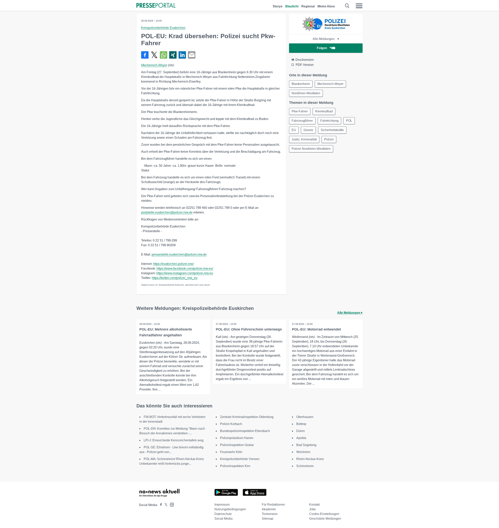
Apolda (301, 438)
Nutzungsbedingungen (230, 509)
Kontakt (314, 504)
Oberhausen (304, 417)
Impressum (222, 504)
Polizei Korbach (231, 424)
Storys (277, 6)
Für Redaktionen (273, 504)
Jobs (312, 509)
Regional (308, 6)
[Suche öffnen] (347, 6)
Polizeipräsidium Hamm (236, 438)
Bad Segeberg (306, 445)
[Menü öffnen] (359, 6)
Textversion (270, 514)
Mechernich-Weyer (154, 65)
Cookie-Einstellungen (324, 514)
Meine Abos (326, 6)
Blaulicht (291, 6)
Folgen (322, 48)
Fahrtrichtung (329, 120)
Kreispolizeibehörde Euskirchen (163, 27)
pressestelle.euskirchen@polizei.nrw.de (179, 254)
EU (294, 130)
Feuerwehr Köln (231, 452)
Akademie (269, 509)
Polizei (329, 139)
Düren (300, 431)
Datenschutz (223, 514)
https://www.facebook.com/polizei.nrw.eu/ (185, 268)
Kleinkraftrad (324, 111)
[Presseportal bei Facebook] (160, 505)
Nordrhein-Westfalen (306, 93)
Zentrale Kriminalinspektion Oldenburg (246, 417)
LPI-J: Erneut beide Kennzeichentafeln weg (173, 440)
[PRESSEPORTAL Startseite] (155, 5)
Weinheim (303, 452)
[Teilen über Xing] (173, 55)
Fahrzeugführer (302, 120)
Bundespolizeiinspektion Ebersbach (245, 431)
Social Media (223, 518)
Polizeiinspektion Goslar (237, 445)
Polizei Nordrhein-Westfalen (311, 148)
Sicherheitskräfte (332, 130)
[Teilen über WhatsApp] (163, 55)
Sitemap (267, 518)
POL (349, 120)
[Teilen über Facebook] (145, 55)
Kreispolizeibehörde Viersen (239, 459)
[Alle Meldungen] (326, 30)
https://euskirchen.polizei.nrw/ (173, 263)
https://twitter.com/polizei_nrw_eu (174, 277)
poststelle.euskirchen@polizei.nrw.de (167, 212)
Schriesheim (305, 466)
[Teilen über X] (154, 55)
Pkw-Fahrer (300, 111)
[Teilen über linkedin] (182, 55)
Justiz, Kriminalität (304, 139)
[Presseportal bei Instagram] (171, 504)
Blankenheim (301, 84)
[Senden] (191, 55)
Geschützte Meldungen (325, 518)
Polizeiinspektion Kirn (235, 466)
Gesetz (308, 130)
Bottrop (301, 424)
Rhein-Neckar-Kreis (310, 459)
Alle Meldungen (324, 39)
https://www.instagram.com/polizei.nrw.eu (184, 273)
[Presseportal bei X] (165, 505)
